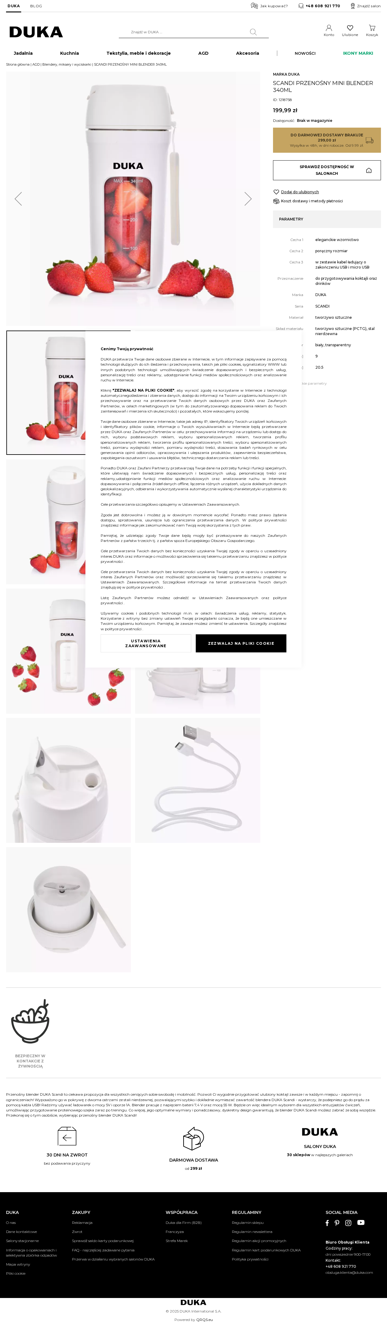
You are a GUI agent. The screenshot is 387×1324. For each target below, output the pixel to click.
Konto (329, 35)
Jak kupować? (274, 6)
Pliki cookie (15, 1273)
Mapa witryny (18, 1264)
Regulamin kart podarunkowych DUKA (266, 1250)
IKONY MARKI (358, 53)
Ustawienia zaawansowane (145, 643)
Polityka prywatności (250, 1259)
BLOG (36, 6)
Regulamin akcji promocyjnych (259, 1240)
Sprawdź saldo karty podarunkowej (103, 1240)
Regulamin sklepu (248, 1222)
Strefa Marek (177, 1240)
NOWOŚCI (305, 53)
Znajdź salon (369, 6)
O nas (11, 1222)
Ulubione (350, 35)
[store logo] (36, 32)
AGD (36, 64)
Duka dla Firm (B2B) (184, 1222)
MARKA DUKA (286, 74)
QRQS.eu (204, 1319)
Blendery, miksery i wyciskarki (66, 64)
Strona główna (18, 64)
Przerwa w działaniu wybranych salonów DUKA (113, 1259)
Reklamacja (82, 1222)
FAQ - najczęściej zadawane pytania (103, 1250)
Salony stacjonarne (22, 1240)
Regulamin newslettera (252, 1231)
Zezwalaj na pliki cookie (241, 643)
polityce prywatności (268, 519)
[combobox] (194, 32)
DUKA (14, 6)
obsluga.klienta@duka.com (349, 1272)
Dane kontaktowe (21, 1231)
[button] (18, 199)
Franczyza (175, 1231)
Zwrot (77, 1231)
